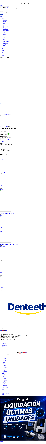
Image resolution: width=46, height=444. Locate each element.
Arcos (4, 35)
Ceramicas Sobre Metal (5, 26)
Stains (4, 32)
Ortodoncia (8, 139)
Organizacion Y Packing (6, 30)
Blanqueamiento (5, 40)
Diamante (4, 23)
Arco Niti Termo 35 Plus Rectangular (4, 114)
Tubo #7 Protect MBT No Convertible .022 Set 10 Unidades (9, 244)
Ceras (3, 27)
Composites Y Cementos (6, 41)
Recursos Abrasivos (5, 387)
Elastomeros (4, 38)
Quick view (1, 170)
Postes (4, 46)
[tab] (24, 141)
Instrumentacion (5, 20)
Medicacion (4, 360)
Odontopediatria (5, 385)
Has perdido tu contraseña (3, 12)
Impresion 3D (4, 369)
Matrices (4, 45)
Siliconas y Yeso (5, 371)
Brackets (4, 376)
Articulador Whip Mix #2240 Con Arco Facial (7, 213)
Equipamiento (4, 19)
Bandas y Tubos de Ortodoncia (6, 36)
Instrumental (4, 44)
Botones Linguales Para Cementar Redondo (6, 259)
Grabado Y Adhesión (5, 43)
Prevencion (4, 386)
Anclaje (4, 374)
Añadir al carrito (2, 138)
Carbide (4, 362)
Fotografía (4, 42)
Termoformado (5, 372)
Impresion (4, 383)
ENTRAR (1, 11)
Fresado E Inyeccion (5, 29)
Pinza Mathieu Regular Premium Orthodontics (7, 228)
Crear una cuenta (7, 7)
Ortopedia (4, 39)
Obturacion (4, 21)
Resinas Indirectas (5, 367)
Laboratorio (4, 24)
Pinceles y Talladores (5, 370)
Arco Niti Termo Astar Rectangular (4, 126)
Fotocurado (4, 381)
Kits (3, 363)
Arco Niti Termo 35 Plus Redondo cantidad (6, 137)
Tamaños (1, 136)
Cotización (1, 14)
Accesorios (4, 34)
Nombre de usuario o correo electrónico (5, 8)
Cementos (4, 37)
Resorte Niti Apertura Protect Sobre (5, 172)
